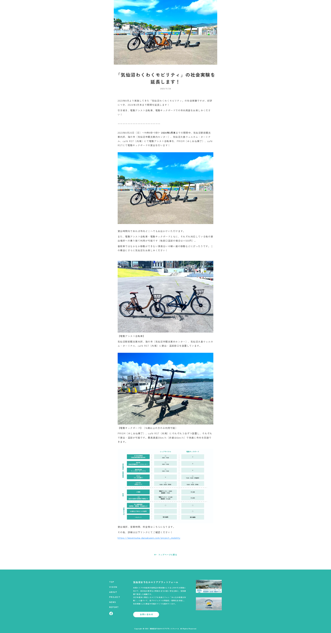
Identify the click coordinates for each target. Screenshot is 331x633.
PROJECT (114, 597)
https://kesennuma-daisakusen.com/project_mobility (149, 537)
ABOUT (113, 592)
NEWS (112, 602)
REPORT (114, 607)
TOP (111, 582)
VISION (113, 587)
